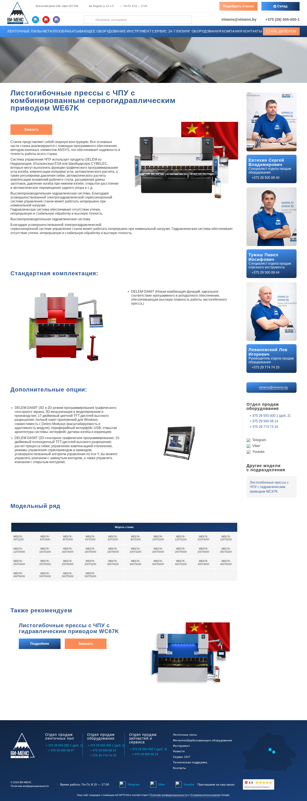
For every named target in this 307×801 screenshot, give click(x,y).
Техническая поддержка (190, 762)
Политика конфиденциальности (30, 786)
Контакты (252, 31)
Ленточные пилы (24, 31)
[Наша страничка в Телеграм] (35, 19)
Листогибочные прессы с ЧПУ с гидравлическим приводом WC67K (69, 628)
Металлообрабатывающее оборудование (84, 31)
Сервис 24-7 (163, 31)
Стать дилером (281, 31)
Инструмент (139, 31)
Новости (179, 751)
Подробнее (39, 643)
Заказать (31, 129)
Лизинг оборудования (198, 31)
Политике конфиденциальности (169, 795)
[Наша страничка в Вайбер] (56, 19)
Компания (232, 31)
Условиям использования (205, 795)
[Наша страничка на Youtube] (45, 19)
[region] (124, 554)
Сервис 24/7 (181, 757)
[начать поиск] (89, 19)
